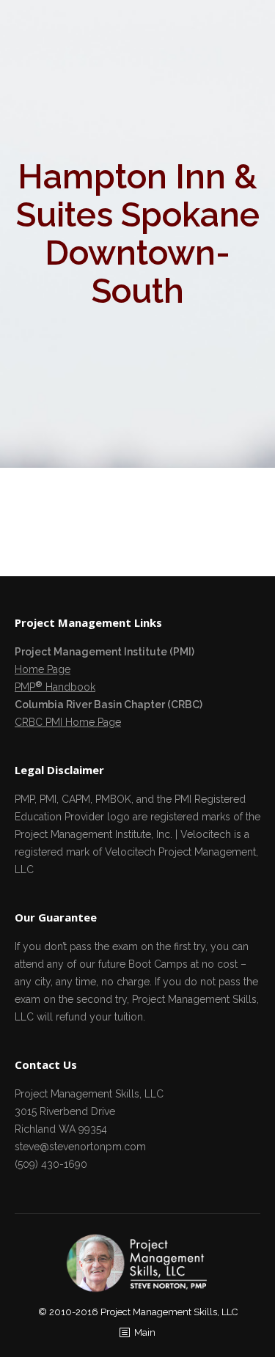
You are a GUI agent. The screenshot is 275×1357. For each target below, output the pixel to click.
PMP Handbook (55, 687)
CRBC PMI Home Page (68, 722)
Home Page (42, 669)
